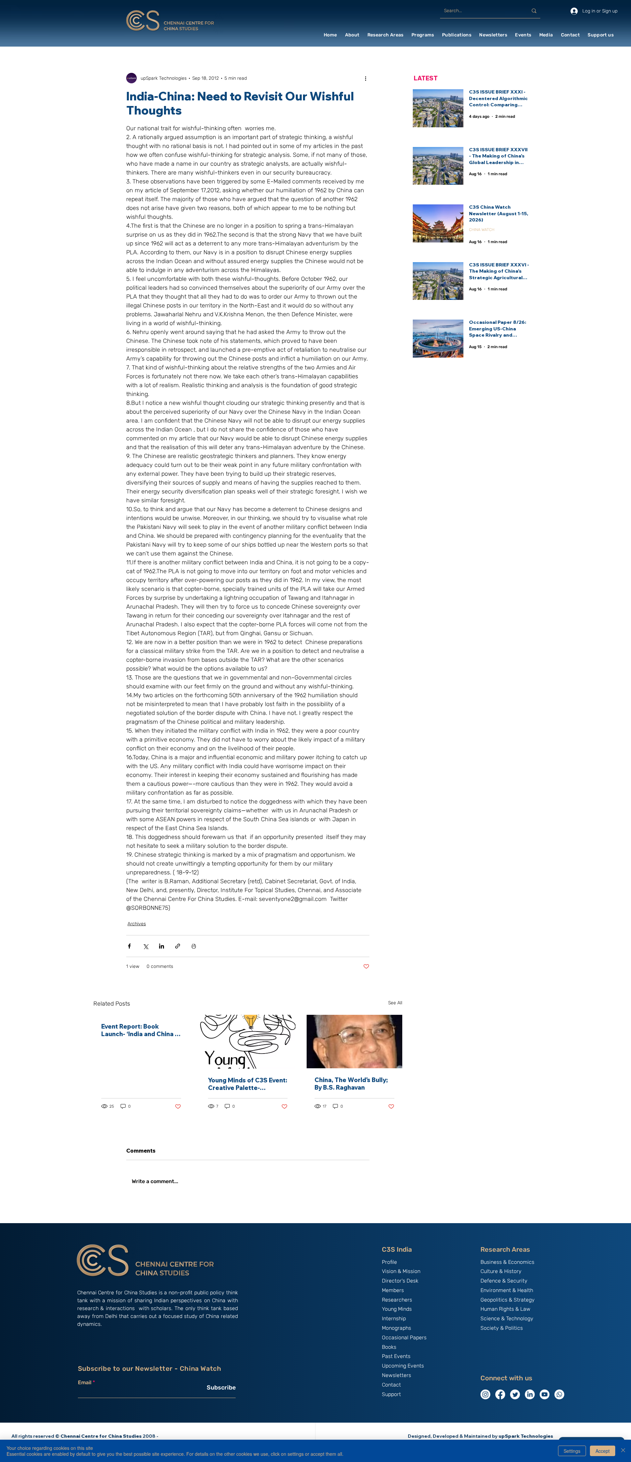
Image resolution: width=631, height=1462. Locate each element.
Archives (137, 924)
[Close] (623, 1451)
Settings (572, 1451)
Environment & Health (506, 1290)
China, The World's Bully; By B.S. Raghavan (351, 1083)
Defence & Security (503, 1281)
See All (395, 1003)
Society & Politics (501, 1328)
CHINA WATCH (481, 229)
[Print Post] (194, 946)
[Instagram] (485, 1394)
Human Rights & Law (505, 1309)
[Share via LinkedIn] (161, 946)
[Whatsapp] (559, 1394)
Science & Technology (506, 1318)
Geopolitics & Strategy (507, 1300)
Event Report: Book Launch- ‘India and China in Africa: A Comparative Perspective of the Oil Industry (140, 1030)
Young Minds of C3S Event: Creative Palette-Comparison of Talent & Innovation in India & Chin (247, 1084)
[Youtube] (544, 1394)
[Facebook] (500, 1394)
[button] (352, 35)
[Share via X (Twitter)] (145, 946)
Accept (603, 1451)
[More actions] (365, 78)
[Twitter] (515, 1394)
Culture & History (501, 1271)
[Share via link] (178, 946)
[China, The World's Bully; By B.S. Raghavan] (354, 1041)
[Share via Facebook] (129, 946)
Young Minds (397, 1309)
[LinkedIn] (530, 1394)
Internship (394, 1318)
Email (84, 1382)
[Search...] (534, 11)
